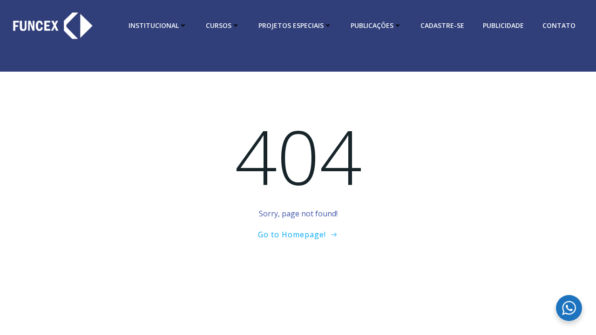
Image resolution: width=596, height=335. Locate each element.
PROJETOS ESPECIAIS (291, 25)
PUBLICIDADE (503, 25)
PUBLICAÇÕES (372, 25)
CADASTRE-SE (442, 25)
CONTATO (559, 25)
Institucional (154, 25)
